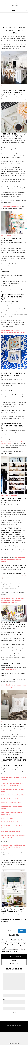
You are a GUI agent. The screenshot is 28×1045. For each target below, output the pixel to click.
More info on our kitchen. (8, 85)
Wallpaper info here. (6, 370)
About (8, 1023)
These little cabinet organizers (10, 206)
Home (4, 1023)
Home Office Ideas (7, 818)
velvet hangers (10, 669)
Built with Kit (14, 935)
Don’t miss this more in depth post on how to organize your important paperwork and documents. (12, 600)
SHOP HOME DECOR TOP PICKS (17, 1023)
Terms (10, 1043)
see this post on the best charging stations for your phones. (13, 559)
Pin (14, 960)
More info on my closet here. (9, 495)
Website (4, 1005)
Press (20, 1025)
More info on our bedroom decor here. (11, 721)
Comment (5, 971)
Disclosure (17, 1043)
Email (4, 999)
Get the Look (19, 25)
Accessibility (14, 1025)
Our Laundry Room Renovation (10, 831)
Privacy (13, 1043)
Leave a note (15, 963)
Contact (8, 1025)
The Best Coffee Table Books (10, 822)
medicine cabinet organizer (8, 235)
